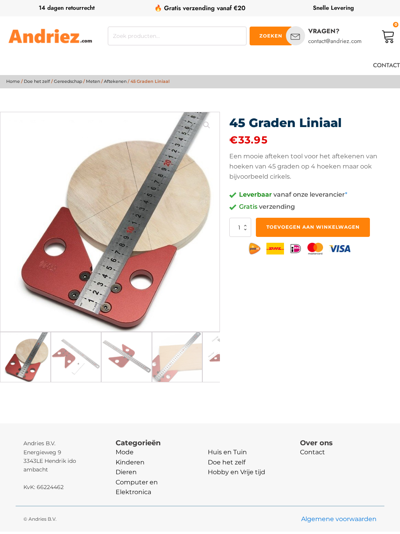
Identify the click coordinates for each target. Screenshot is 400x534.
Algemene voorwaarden (339, 519)
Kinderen (130, 462)
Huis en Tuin (227, 452)
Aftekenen (115, 81)
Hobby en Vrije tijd (236, 472)
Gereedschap (68, 81)
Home (13, 81)
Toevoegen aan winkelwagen (313, 227)
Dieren (126, 472)
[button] (207, 125)
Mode (125, 452)
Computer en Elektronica (137, 487)
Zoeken (270, 36)
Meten (93, 81)
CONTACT (386, 65)
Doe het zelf (37, 81)
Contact (312, 452)
